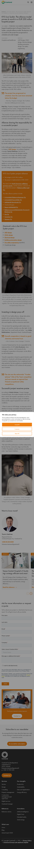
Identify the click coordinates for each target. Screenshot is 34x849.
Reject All (17, 433)
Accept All (17, 424)
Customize (17, 429)
